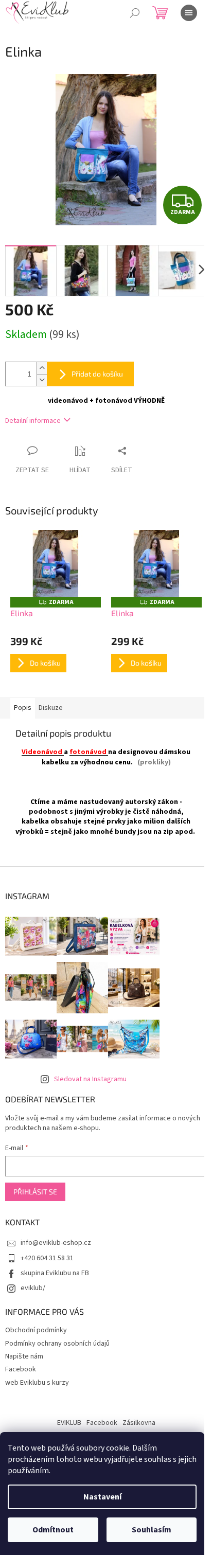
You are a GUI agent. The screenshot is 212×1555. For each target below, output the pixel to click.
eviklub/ (33, 1288)
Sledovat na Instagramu (90, 1079)
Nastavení (102, 1497)
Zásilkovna (138, 1423)
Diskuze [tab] (51, 708)
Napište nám (24, 1356)
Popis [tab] (22, 708)
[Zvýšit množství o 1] (42, 368)
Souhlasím (151, 1529)
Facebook (20, 1369)
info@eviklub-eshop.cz (56, 1243)
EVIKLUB (69, 1423)
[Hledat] (135, 13)
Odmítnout (53, 1529)
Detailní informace (33, 421)
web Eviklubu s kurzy (37, 1383)
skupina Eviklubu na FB (55, 1273)
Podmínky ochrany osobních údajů (57, 1343)
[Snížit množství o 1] (42, 380)
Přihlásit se (35, 1191)
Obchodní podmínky (36, 1330)
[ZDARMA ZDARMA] (55, 564)
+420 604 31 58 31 (47, 1258)
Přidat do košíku (97, 373)
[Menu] (189, 13)
